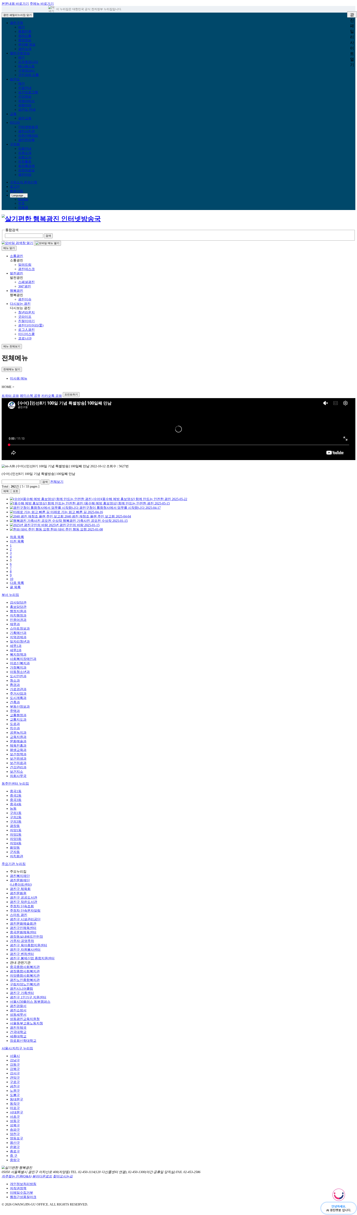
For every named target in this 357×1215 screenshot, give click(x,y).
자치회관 (16, 856)
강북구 (15, 1069)
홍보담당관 (18, 607)
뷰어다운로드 (42, 1176)
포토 (15, 491)
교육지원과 (18, 737)
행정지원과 (18, 611)
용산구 (15, 1142)
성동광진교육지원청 (25, 1019)
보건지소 (16, 771)
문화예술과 (18, 741)
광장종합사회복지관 (25, 971)
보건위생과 (18, 758)
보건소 (15, 79)
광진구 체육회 (20, 889)
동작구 (15, 1103)
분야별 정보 (27, 44)
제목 (6, 491)
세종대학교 (18, 1036)
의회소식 (24, 157)
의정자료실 (26, 170)
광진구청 (16, 23)
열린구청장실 (20, 53)
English (23, 199)
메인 (21, 27)
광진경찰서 (18, 1006)
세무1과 (15, 646)
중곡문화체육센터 (23, 932)
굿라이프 (24, 316)
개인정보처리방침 (23, 1184)
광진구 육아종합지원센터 (28, 945)
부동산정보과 (20, 706)
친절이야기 (26, 321)
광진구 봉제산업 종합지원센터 (32, 958)
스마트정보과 (20, 628)
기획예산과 (18, 633)
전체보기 (56, 481)
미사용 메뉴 (18, 378)
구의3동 (15, 821)
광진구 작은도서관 (23, 902)
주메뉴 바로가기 (42, 3)
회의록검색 (26, 166)
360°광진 (24, 286)
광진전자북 (26, 140)
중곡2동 (15, 795)
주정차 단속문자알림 (25, 910)
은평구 (15, 1147)
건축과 (15, 702)
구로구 (15, 1082)
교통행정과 (18, 715)
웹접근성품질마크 (23, 1197)
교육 (13, 114)
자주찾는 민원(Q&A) (16, 1176)
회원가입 (16, 191)
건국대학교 (18, 1032)
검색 (45, 481)
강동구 (15, 1064)
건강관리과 (18, 767)
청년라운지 (26, 312)
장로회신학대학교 (23, 1040)
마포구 (15, 1108)
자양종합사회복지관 (25, 975)
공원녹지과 (18, 732)
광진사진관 (26, 131)
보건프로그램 (28, 92)
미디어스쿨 (26, 334)
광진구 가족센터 (22, 993)
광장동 (15, 826)
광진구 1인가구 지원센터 (28, 997)
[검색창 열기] (17, 243)
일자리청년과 (20, 641)
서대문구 (16, 1112)
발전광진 (16, 273)
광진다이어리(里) (30, 325)
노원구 (15, 1090)
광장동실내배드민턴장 (26, 936)
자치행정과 (18, 615)
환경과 (15, 685)
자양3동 (15, 839)
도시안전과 (18, 676)
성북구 (15, 1125)
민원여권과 (18, 620)
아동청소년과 (20, 672)
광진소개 (24, 49)
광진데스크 (26, 269)
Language (17, 195)
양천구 (15, 1134)
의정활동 (24, 161)
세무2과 (15, 650)
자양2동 (15, 834)
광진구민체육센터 (23, 928)
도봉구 (15, 1095)
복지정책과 (18, 654)
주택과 (15, 711)
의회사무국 (18, 776)
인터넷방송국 (28, 127)
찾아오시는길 (63, 1176)
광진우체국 (18, 1027)
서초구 (15, 1116)
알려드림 (24, 264)
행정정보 (24, 40)
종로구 (15, 1151)
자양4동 (15, 843)
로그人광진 (26, 329)
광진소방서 (18, 1010)
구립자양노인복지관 (25, 984)
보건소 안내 (27, 109)
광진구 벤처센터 (22, 954)
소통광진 (16, 256)
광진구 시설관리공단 (25, 919)
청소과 (15, 680)
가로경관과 (18, 689)
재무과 (15, 624)
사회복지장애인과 (23, 659)
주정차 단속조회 (22, 906)
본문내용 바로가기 (15, 3)
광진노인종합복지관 (25, 980)
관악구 (15, 1077)
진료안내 (24, 88)
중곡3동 (15, 800)
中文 (21, 203)
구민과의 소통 (28, 75)
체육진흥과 (18, 745)
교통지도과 (18, 719)
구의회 (15, 144)
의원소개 (24, 153)
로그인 (15, 186)
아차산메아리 (28, 135)
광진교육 (24, 118)
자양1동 (15, 830)
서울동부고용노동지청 (26, 1023)
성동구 (15, 1121)
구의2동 (15, 817)
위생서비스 (26, 101)
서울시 (15, 1056)
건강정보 (24, 96)
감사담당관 (18, 602)
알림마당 (24, 105)
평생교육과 (18, 750)
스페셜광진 (26, 282)
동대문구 (16, 1099)
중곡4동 (15, 804)
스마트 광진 (18, 915)
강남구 (15, 1060)
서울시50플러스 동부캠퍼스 (30, 1001)
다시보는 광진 (20, 303)
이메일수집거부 (21, 1192)
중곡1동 (15, 791)
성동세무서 (18, 1014)
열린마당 (24, 174)
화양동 (15, 847)
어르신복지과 (20, 663)
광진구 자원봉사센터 (25, 949)
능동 (13, 808)
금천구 (15, 1086)
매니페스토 (26, 66)
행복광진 (16, 290)
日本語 (23, 207)
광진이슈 (24, 299)
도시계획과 (18, 698)
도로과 (15, 724)
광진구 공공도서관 (23, 897)
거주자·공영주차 (22, 941)
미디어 (15, 122)
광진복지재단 (20, 876)
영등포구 (16, 1138)
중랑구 (15, 1160)
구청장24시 (26, 70)
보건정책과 (18, 754)
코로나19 (24, 338)
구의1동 (15, 813)
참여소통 (24, 36)
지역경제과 (18, 637)
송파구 (15, 1129)
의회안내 (24, 148)
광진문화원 (18, 893)
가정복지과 (18, 667)
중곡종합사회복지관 (25, 967)
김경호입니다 (28, 62)
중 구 (13, 1155)
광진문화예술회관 (23, 923)
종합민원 (24, 31)
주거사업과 (18, 693)
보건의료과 (18, 763)
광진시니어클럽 (21, 988)
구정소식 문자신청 (23, 182)
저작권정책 (18, 1188)
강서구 (15, 1073)
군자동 (15, 852)
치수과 (15, 728)
